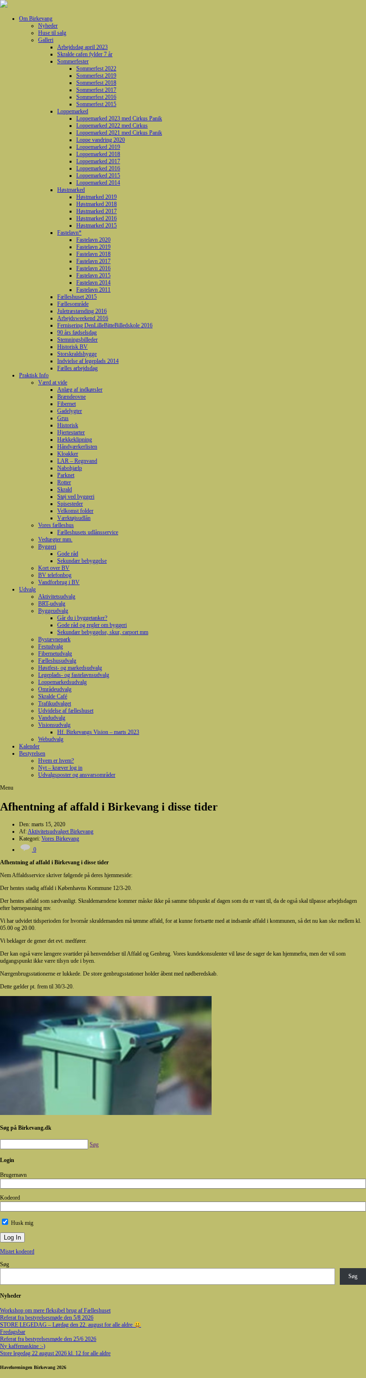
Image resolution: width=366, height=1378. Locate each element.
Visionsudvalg (54, 725)
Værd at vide (52, 382)
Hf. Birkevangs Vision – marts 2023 (98, 732)
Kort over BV (54, 568)
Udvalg (27, 589)
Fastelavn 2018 (93, 254)
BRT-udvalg (51, 603)
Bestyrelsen (32, 753)
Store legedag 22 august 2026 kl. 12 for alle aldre (55, 1353)
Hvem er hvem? (56, 760)
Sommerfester (73, 61)
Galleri (45, 40)
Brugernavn (13, 1175)
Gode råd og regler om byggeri (92, 625)
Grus (63, 418)
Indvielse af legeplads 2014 (88, 361)
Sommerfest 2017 (96, 90)
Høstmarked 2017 (96, 211)
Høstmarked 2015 (96, 225)
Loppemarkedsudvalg (62, 682)
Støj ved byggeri (75, 496)
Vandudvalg (51, 717)
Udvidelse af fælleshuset (65, 710)
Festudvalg (50, 646)
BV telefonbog (54, 575)
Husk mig (21, 1223)
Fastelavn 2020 (93, 239)
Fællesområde (73, 304)
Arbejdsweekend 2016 (82, 318)
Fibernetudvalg (55, 653)
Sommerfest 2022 (96, 68)
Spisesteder (70, 503)
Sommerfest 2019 (96, 75)
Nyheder (48, 25)
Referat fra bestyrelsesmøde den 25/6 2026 (48, 1339)
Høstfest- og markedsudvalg (70, 668)
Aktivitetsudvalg (56, 596)
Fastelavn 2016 (93, 268)
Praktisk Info (34, 375)
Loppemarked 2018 (98, 154)
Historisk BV (72, 346)
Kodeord (10, 1197)
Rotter (64, 482)
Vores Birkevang (60, 838)
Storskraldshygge (77, 354)
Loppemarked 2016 (98, 168)
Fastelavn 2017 (93, 261)
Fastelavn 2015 (93, 275)
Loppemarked (72, 111)
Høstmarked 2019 (96, 197)
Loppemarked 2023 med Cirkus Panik (119, 118)
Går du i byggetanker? (82, 618)
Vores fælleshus (56, 525)
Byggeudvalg (53, 610)
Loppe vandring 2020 (100, 140)
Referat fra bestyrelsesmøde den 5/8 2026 (46, 1317)
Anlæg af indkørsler (79, 389)
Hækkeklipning (74, 439)
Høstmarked (71, 189)
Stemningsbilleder (77, 339)
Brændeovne (71, 396)
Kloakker (67, 453)
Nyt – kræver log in (60, 767)
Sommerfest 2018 (96, 82)
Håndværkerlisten (77, 446)
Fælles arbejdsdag (77, 368)
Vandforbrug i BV (59, 582)
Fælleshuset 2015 (77, 296)
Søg (4, 1264)
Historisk (67, 425)
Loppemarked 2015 (98, 175)
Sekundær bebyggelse (82, 560)
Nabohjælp (69, 468)
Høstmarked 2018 (96, 204)
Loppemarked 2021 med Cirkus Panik (119, 132)
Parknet (65, 475)
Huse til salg (52, 32)
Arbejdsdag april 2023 (82, 47)
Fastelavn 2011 (93, 289)
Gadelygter (69, 411)
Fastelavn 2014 (93, 282)
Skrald (64, 489)
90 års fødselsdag (77, 332)
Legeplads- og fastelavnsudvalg (73, 675)
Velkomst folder (75, 511)
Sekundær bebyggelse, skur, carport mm (102, 632)
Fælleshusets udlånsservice (87, 532)
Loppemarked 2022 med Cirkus (112, 125)
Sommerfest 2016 (96, 97)
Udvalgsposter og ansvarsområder (76, 775)
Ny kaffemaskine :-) (22, 1346)
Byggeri (47, 546)
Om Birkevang (35, 18)
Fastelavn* (69, 232)
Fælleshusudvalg (57, 660)
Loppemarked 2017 (98, 161)
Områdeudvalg (54, 689)
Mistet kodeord (17, 1251)
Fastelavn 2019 (93, 247)
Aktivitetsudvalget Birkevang (60, 831)
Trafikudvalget (54, 703)
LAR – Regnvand (77, 461)
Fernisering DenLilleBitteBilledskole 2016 (104, 325)
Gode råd (67, 553)
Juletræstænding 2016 (82, 311)
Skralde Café (52, 696)
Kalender (29, 746)
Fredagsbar (12, 1332)
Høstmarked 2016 (96, 218)
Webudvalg (50, 739)
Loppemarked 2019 (98, 147)
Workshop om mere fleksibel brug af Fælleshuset (55, 1310)
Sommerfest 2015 (96, 104)
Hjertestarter (71, 432)
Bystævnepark (54, 639)
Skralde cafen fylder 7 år (84, 54)
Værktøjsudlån (74, 518)
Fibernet (66, 404)
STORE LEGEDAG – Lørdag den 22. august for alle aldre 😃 (70, 1324)
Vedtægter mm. (55, 539)
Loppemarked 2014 (98, 182)
